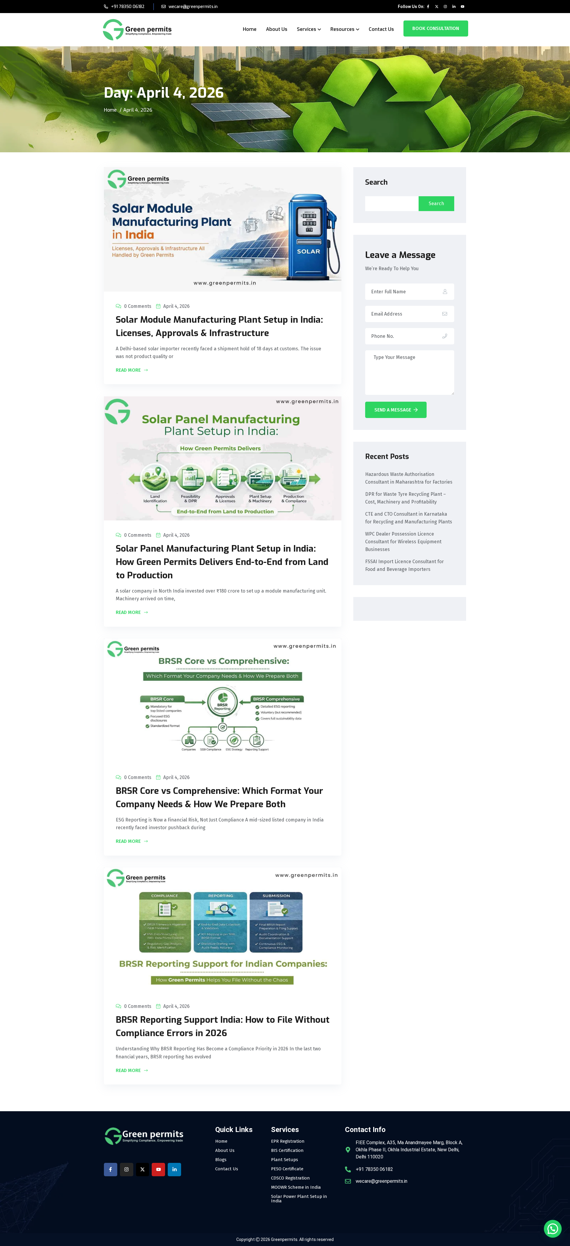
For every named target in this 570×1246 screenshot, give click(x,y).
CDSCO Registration (290, 1178)
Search (376, 182)
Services (306, 29)
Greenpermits (284, 1239)
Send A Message (392, 410)
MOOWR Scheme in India (296, 1187)
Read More (129, 370)
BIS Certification (287, 1150)
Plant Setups (284, 1160)
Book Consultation (435, 28)
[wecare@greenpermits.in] (348, 1181)
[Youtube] (462, 6)
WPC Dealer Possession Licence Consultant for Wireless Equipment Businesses (403, 541)
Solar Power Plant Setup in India (299, 1198)
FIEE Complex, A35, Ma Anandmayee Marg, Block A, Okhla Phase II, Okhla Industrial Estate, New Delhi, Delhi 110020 (409, 1150)
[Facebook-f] (428, 6)
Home (249, 29)
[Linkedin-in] (453, 6)
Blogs (221, 1160)
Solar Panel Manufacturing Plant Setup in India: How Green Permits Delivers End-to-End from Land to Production (222, 562)
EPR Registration (288, 1141)
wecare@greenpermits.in (193, 7)
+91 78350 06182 (128, 7)
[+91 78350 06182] (348, 1169)
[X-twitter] (436, 6)
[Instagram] (445, 6)
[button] (553, 1229)
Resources (342, 29)
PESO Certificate (287, 1169)
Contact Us (381, 29)
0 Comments (137, 306)
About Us (276, 29)
